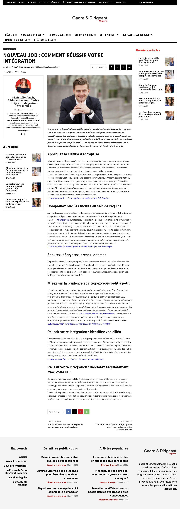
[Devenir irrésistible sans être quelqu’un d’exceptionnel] (36, 157)
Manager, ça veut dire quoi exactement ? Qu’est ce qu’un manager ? (109, 474)
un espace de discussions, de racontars (97, 313)
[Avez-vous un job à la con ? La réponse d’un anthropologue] (36, 202)
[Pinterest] (123, 67)
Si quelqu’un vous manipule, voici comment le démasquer (15, 187)
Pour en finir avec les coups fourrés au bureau (83, 359)
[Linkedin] (25, 134)
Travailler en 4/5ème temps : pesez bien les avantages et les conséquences (113, 427)
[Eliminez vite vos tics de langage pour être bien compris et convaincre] (36, 171)
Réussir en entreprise (56, 465)
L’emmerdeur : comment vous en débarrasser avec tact (86, 323)
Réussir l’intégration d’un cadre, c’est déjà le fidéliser (86, 198)
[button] (146, 2)
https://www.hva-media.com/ (23, 110)
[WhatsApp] (129, 67)
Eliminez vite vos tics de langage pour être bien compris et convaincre (17, 171)
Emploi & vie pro (10, 49)
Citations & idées (109, 465)
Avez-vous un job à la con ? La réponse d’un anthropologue (17, 201)
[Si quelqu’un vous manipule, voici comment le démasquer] (36, 187)
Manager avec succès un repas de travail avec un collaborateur (65, 425)
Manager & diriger (107, 482)
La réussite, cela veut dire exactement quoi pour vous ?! (150, 114)
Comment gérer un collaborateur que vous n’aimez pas (87, 246)
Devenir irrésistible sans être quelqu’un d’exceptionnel (16, 157)
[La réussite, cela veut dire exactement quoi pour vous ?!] (169, 115)
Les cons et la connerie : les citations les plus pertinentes (109, 459)
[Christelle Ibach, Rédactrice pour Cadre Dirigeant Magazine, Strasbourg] (23, 86)
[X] (117, 67)
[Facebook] (111, 67)
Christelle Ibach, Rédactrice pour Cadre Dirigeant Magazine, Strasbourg (32, 67)
